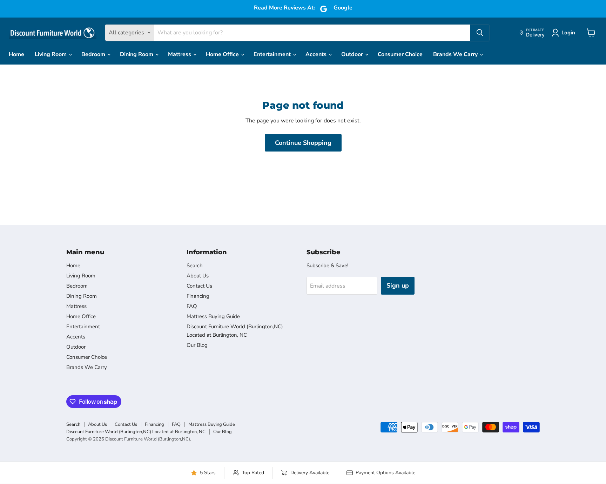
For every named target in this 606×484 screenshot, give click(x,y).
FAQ (192, 306)
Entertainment (273, 54)
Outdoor (352, 54)
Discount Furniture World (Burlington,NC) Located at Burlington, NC (136, 432)
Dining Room (137, 54)
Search (195, 265)
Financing (198, 296)
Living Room (51, 54)
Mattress (180, 54)
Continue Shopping (303, 143)
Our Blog (197, 345)
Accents (316, 54)
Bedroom (94, 54)
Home (16, 54)
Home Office (223, 54)
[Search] (479, 33)
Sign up (397, 285)
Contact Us (199, 285)
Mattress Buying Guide (213, 316)
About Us (198, 275)
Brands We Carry (456, 54)
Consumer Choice (400, 54)
